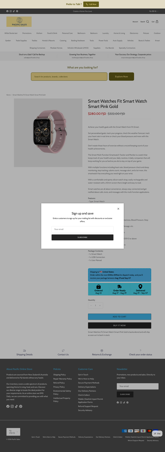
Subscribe (82, 237)
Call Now (92, 4)
